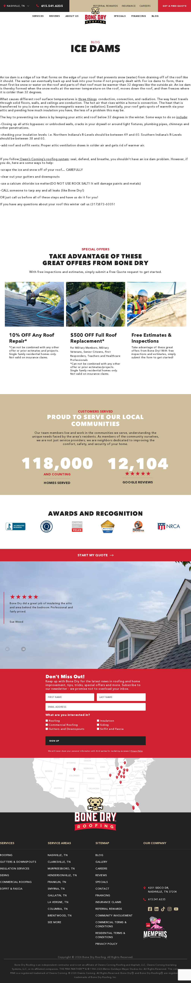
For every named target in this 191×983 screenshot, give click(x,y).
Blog (155, 16)
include (181, 117)
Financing (138, 16)
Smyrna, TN (56, 888)
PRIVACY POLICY (107, 944)
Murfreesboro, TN (61, 868)
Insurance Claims (108, 902)
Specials (120, 16)
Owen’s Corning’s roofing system (44, 159)
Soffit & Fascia (11, 888)
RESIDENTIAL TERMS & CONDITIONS (110, 935)
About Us (72, 16)
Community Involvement (114, 915)
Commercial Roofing (63, 724)
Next (23, 649)
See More (54, 922)
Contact (102, 888)
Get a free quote (174, 5)
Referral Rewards (105, 5)
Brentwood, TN (59, 915)
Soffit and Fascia (112, 728)
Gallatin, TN (57, 895)
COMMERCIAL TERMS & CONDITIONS (111, 924)
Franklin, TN (57, 882)
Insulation (107, 720)
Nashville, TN (58, 855)
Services (38, 16)
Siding (104, 724)
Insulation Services (14, 868)
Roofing (54, 720)
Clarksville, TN (59, 862)
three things (87, 99)
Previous (7, 649)
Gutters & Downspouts (18, 862)
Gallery (101, 862)
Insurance (129, 5)
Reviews (54, 16)
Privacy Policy (137, 751)
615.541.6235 (156, 899)
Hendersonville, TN (62, 875)
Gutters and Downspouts (66, 728)
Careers (145, 5)
